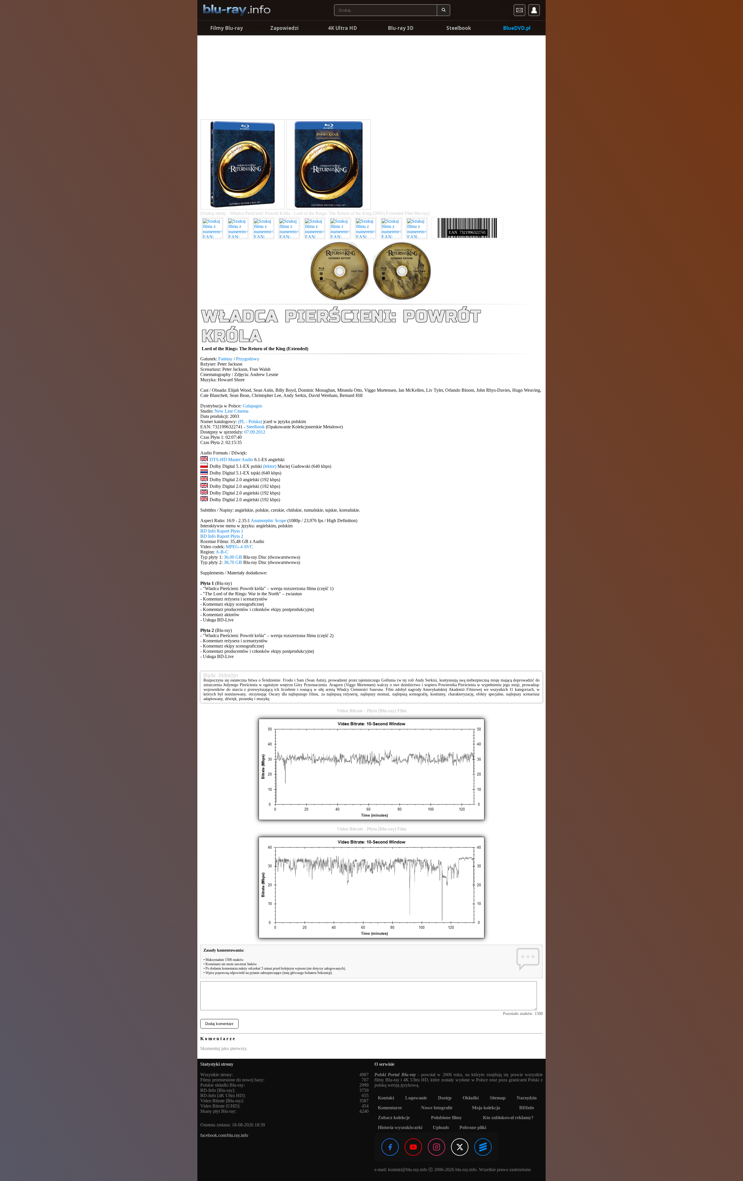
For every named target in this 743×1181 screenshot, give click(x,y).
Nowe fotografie (436, 1107)
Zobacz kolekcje (394, 1117)
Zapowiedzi (284, 28)
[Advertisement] (371, 78)
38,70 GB (233, 562)
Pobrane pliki (472, 1127)
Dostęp (445, 1097)
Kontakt (386, 1097)
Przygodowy (247, 358)
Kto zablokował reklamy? (508, 1117)
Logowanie (416, 1097)
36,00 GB (233, 557)
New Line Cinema (231, 411)
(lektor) (269, 466)
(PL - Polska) (250, 421)
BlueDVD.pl (517, 28)
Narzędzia (527, 1097)
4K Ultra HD (342, 28)
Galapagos (252, 405)
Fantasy (225, 358)
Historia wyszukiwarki (400, 1127)
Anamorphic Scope (268, 520)
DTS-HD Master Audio (231, 459)
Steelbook (458, 28)
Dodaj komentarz (219, 1024)
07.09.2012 (254, 431)
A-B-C (222, 551)
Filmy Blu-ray (226, 28)
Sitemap (498, 1097)
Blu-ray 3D (401, 28)
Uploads (441, 1127)
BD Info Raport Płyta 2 (221, 536)
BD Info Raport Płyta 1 (221, 531)
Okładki (471, 1097)
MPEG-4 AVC (239, 546)
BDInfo (526, 1107)
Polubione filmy (446, 1117)
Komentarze (390, 1107)
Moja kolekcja (486, 1107)
